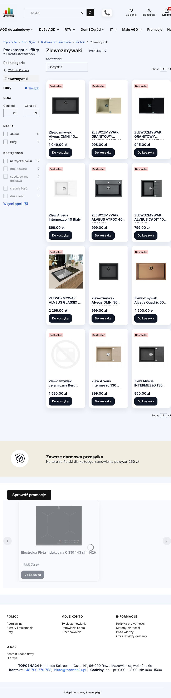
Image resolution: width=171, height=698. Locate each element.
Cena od (9, 105)
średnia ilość (18, 188)
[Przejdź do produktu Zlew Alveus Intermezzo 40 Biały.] (66, 188)
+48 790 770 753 (37, 670)
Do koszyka (60, 152)
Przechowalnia (71, 632)
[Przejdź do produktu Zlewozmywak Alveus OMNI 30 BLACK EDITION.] (109, 271)
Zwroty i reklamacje (20, 627)
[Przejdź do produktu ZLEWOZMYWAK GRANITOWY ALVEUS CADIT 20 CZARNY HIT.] (151, 105)
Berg (13, 142)
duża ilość (17, 196)
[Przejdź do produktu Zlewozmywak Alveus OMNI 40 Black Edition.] (66, 105)
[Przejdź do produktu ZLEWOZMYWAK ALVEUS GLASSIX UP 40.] (66, 271)
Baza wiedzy (125, 632)
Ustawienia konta (73, 627)
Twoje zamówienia (74, 623)
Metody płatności (128, 627)
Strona (155, 69)
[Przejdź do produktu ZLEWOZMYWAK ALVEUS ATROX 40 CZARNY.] (109, 188)
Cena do (30, 105)
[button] (90, 12)
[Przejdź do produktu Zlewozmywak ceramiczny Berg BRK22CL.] (66, 354)
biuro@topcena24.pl (70, 670)
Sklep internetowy (81, 692)
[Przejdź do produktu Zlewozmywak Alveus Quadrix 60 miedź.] (151, 271)
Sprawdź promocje (29, 495)
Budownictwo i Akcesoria (56, 42)
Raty (10, 632)
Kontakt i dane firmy (20, 654)
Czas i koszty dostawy (131, 636)
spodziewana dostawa (19, 178)
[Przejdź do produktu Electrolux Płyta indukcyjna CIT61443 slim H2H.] (59, 526)
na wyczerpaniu (21, 161)
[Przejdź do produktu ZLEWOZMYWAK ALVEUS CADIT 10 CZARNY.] (151, 188)
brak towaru (18, 168)
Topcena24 (10, 42)
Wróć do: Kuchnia (18, 70)
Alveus (14, 134)
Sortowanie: (54, 59)
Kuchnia (80, 42)
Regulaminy (15, 623)
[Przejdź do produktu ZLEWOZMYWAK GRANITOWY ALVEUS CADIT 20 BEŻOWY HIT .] (109, 105)
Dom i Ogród (29, 42)
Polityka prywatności (130, 623)
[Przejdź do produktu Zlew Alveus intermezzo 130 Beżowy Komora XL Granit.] (109, 354)
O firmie (12, 658)
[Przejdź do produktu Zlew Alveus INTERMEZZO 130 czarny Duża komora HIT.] (151, 354)
